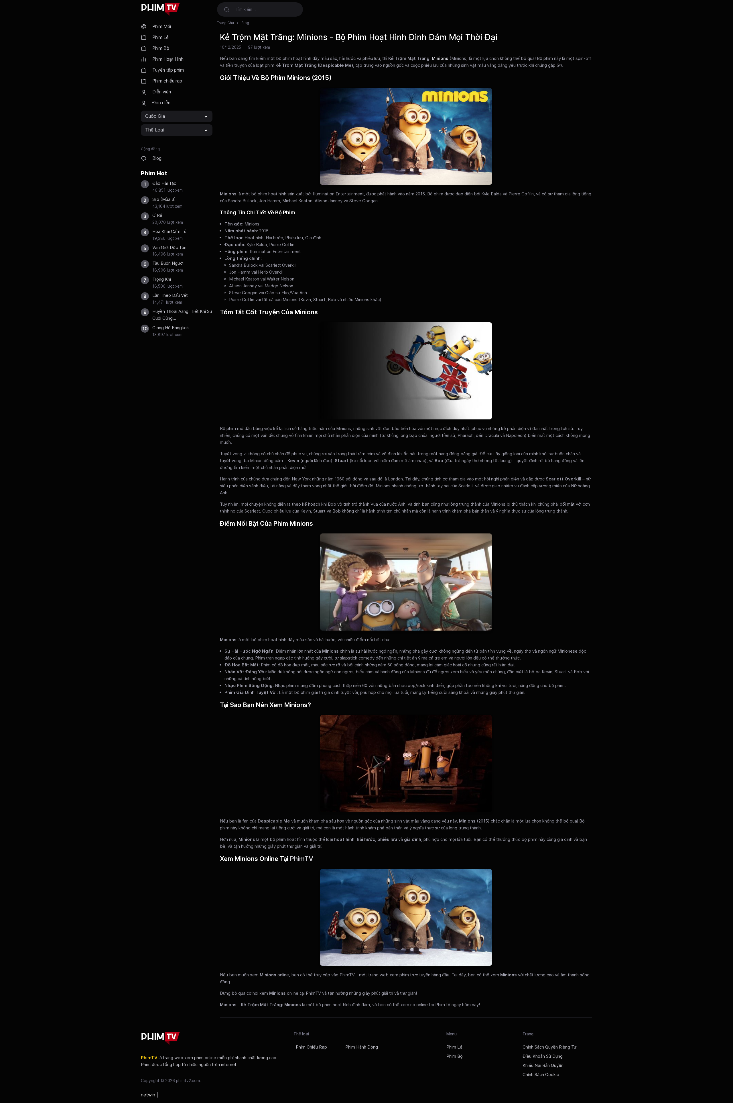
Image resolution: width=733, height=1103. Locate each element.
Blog (156, 158)
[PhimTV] (160, 1038)
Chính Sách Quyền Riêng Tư (549, 1047)
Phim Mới (161, 26)
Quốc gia (155, 116)
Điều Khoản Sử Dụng (543, 1056)
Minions (440, 58)
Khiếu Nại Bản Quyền (543, 1065)
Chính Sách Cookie (541, 1074)
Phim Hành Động (361, 1047)
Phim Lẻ (160, 37)
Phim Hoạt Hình (168, 59)
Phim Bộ (160, 48)
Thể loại (154, 130)
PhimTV (301, 858)
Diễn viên (161, 92)
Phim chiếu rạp (167, 81)
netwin (148, 1095)
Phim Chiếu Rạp (311, 1047)
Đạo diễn (161, 102)
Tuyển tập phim (168, 70)
